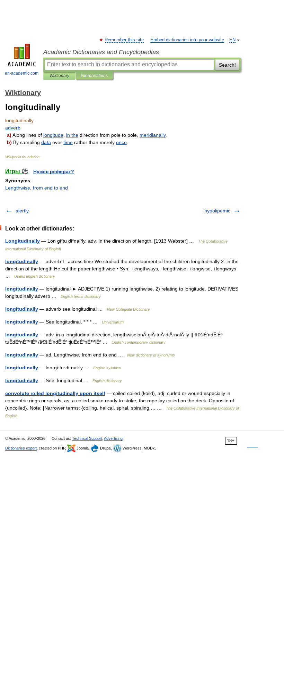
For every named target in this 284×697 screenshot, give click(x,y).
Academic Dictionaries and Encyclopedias (101, 52)
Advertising (113, 438)
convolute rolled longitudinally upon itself (55, 393)
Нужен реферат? (53, 171)
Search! (227, 65)
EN (232, 39)
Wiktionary (59, 75)
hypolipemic (217, 210)
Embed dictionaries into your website (187, 39)
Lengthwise (17, 188)
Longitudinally (22, 241)
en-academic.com (21, 73)
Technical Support (87, 438)
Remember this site (124, 39)
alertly (22, 210)
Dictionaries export (21, 448)
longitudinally (21, 261)
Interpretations (94, 75)
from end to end (50, 188)
